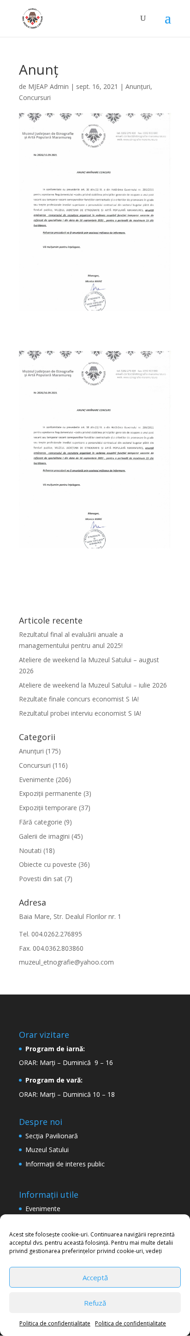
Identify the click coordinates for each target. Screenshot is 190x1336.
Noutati (30, 850)
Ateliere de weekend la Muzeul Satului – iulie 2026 (93, 685)
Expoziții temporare (48, 807)
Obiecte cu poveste (48, 864)
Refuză (95, 1302)
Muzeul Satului (47, 1149)
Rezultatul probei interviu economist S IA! (80, 713)
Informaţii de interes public (65, 1163)
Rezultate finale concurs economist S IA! (79, 698)
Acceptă (95, 1277)
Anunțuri (137, 86)
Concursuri (35, 97)
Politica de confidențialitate (54, 1323)
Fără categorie (40, 822)
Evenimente (36, 779)
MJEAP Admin (48, 86)
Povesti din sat (41, 878)
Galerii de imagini (44, 836)
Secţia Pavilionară (51, 1135)
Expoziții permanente (50, 793)
